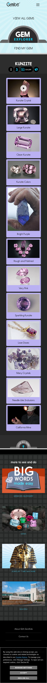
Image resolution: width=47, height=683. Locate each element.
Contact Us (23, 636)
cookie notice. (22, 657)
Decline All (23, 678)
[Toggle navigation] (37, 5)
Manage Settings (23, 667)
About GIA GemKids (23, 629)
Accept (23, 673)
